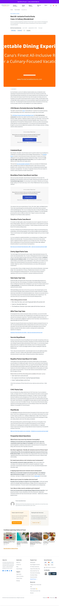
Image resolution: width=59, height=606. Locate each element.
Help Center (18, 574)
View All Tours (33, 579)
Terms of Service (19, 576)
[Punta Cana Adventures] (5, 6)
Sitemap (18, 580)
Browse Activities (29, 139)
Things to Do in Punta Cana (35, 584)
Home (11, 9)
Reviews (32, 592)
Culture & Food (14, 13)
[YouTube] (7, 570)
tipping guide (37, 476)
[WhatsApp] (9, 570)
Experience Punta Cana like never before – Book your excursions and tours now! (26, 332)
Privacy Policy (19, 578)
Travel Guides (17, 9)
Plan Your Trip (39, 6)
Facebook (20, 30)
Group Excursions (33, 577)
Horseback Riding (33, 575)
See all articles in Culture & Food (11, 548)
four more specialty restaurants (23, 163)
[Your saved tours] (53, 5)
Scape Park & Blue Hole (35, 568)
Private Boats (23, 6)
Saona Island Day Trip (34, 570)
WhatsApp (13, 30)
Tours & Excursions (15, 6)
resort (24, 110)
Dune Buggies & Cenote (35, 564)
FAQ (31, 586)
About (46, 5)
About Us (18, 562)
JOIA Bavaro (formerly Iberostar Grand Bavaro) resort (23, 115)
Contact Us (18, 564)
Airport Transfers (30, 6)
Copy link (28, 30)
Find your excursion (17, 522)
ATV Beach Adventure (34, 566)
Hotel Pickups (19, 568)
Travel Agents (33, 588)
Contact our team (35, 522)
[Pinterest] (11, 570)
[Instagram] (5, 570)
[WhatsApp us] (51, 5)
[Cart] (56, 5)
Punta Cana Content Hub (35, 590)
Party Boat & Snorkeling (35, 572)
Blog (17, 566)
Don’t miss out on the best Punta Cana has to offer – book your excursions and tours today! (28, 246)
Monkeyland (32, 562)
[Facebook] (3, 570)
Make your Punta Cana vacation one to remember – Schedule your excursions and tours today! (29, 431)
